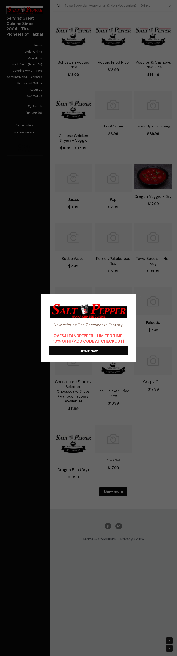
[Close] (141, 297)
